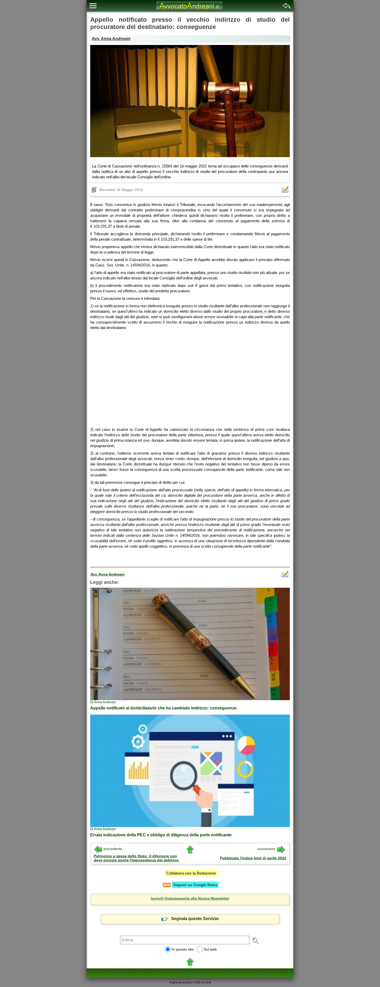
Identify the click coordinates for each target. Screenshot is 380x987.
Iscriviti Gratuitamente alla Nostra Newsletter (190, 898)
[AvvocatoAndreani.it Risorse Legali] (190, 10)
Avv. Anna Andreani (111, 38)
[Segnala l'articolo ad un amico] (285, 189)
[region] (190, 376)
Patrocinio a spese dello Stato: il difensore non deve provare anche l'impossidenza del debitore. (136, 858)
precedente (113, 849)
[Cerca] (255, 940)
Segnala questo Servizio (195, 918)
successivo (266, 849)
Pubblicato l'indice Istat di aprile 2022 (253, 858)
